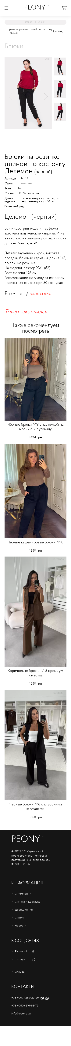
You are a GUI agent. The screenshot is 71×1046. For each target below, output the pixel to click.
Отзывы (20, 971)
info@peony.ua (21, 1013)
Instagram (21, 959)
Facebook (21, 951)
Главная (27, 22)
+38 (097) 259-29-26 (25, 997)
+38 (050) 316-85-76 (24, 1005)
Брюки (41, 22)
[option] (28, 95)
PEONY (35, 8)
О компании (23, 893)
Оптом (19, 917)
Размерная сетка (40, 293)
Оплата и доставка (27, 901)
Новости (20, 925)
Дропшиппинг (24, 909)
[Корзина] (64, 8)
